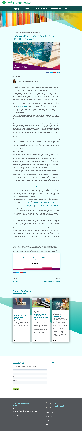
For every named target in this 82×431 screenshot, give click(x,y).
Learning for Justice (33, 205)
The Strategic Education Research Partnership (49, 205)
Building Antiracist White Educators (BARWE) (48, 201)
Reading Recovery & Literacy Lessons (52, 417)
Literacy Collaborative (49, 419)
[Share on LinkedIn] (58, 72)
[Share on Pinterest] (54, 72)
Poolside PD (57, 316)
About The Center (49, 416)
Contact (47, 424)
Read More (16, 340)
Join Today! (16, 416)
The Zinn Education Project (22, 207)
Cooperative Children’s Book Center (28, 163)
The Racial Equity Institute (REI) (28, 204)
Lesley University (48, 425)
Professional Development (50, 412)
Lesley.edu (51, 2)
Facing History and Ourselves (22, 205)
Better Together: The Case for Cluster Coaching (20, 317)
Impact (47, 413)
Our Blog (62, 2)
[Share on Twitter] (51, 72)
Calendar (47, 421)
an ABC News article (22, 106)
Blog (46, 415)
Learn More (35, 263)
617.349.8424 (57, 362)
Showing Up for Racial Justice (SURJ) (31, 202)
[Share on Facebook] (47, 72)
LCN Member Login (68, 2)
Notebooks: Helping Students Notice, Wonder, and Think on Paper (41, 316)
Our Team (47, 420)
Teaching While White (44, 202)
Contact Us (57, 2)
